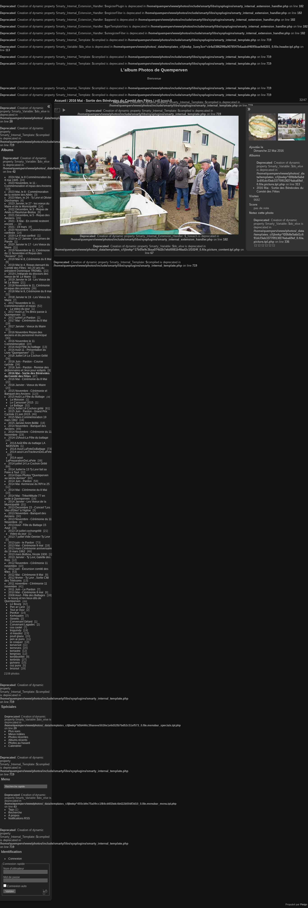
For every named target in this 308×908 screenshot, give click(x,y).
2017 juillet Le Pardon (21, 317)
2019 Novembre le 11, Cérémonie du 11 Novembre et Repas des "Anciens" (27, 253)
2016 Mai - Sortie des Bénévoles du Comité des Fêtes (27, 375)
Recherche (15, 812)
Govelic (14, 618)
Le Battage (16, 405)
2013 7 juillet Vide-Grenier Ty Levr (29, 536)
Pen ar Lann (17, 606)
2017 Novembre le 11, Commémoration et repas (20, 304)
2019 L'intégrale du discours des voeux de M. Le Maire (26, 275)
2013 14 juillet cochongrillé (25, 530)
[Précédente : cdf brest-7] (262, 126)
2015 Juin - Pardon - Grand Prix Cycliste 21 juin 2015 (26, 413)
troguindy (15, 630)
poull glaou (17, 636)
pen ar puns (17, 639)
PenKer (14, 612)
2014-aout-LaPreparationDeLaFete (21, 459)
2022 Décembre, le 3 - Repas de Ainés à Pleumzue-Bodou (26, 211)
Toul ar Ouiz (17, 609)
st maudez (16, 633)
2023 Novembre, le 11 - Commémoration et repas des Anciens (28, 184)
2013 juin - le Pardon (21, 542)
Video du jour (18, 533)
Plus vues (14, 731)
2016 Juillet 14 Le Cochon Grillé (28, 355)
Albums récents (17, 739)
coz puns (15, 665)
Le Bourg (15, 603)
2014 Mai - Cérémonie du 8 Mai (27, 489)
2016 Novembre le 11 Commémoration (20, 342)
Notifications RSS (19, 818)
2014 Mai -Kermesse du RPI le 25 (29, 483)
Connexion (15, 858)
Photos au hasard (19, 742)
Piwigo (303, 904)
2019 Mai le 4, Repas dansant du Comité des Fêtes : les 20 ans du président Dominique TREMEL (27, 267)
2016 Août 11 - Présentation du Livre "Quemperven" (25, 351)
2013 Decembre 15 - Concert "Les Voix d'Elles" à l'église (27, 509)
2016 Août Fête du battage (24, 346)
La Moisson (17, 399)
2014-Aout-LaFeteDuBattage (27, 448)
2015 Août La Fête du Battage (26, 396)
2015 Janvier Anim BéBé (23, 422)
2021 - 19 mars (17, 226)
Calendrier (14, 745)
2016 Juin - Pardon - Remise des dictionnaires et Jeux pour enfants (27, 369)
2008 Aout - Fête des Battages (26, 595)
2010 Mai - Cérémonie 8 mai (25, 592)
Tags (11, 809)
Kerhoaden (17, 615)
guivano (15, 662)
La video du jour (20, 308)
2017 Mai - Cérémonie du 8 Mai (27, 320)
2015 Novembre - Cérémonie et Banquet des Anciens (26, 392)
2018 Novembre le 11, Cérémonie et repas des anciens (27, 287)
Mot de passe (11, 877)
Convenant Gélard (21, 621)
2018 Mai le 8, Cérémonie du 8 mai (29, 291)
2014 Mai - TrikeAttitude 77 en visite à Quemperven (25, 497)
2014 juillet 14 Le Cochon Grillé (27, 463)
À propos (13, 815)
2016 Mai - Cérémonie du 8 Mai (27, 379)
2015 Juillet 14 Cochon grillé (26, 408)
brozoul (14, 668)
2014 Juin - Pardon (20, 481)
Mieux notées (16, 734)
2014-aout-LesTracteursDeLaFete (31, 451)
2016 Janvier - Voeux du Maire (27, 384)
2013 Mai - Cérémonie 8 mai (25, 545)
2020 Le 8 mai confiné (22, 235)
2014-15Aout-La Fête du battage (28, 437)
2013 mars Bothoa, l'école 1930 (27, 554)
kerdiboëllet (17, 656)
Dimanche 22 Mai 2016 (269, 150)
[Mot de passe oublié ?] (45, 892)
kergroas (15, 653)
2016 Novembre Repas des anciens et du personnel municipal (26, 334)
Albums (7, 150)
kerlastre (15, 650)
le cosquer (16, 642)
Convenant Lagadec (22, 624)
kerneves (15, 647)
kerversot (15, 644)
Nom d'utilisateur (13, 868)
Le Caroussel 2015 (21, 402)
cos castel (16, 627)
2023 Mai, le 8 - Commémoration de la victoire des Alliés (26, 193)
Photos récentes (18, 737)
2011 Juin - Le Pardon (21, 589)
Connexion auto (16, 886)
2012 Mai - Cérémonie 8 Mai (25, 574)
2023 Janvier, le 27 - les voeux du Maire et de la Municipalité (27, 205)
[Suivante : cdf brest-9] (291, 126)
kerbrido (15, 659)
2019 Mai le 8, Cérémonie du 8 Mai (29, 259)
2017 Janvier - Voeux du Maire (27, 326)
